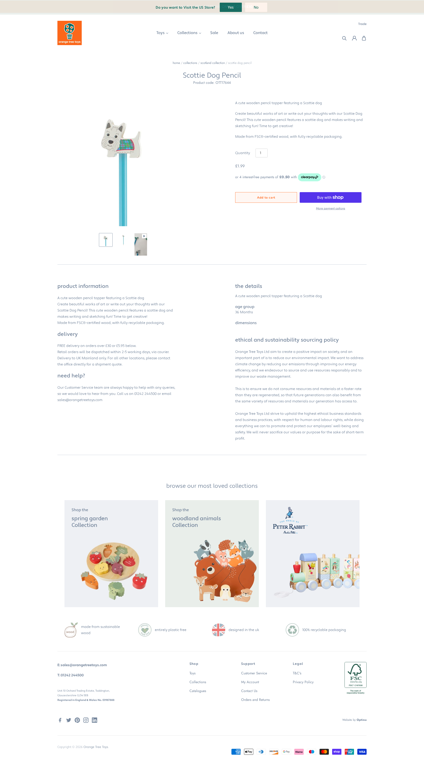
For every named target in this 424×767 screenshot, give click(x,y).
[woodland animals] (212, 553)
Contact (260, 32)
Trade (362, 24)
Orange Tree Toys (95, 747)
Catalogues (197, 690)
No (256, 7)
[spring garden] (111, 553)
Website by (354, 720)
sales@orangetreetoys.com (79, 400)
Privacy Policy (303, 682)
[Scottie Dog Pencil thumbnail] (105, 240)
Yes (231, 7)
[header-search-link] (342, 38)
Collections (187, 32)
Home (176, 63)
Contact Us (249, 690)
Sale (214, 32)
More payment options (330, 208)
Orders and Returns (255, 699)
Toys (160, 32)
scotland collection (213, 63)
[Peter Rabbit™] (313, 553)
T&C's (297, 673)
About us (235, 32)
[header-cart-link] (362, 38)
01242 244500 (145, 394)
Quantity (242, 153)
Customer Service (254, 673)
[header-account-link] (352, 38)
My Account (250, 682)
